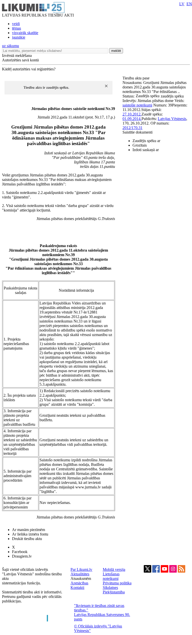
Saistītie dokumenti (137, 132)
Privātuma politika (117, 583)
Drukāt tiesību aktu (27, 539)
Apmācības (79, 583)
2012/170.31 (132, 128)
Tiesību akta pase (136, 78)
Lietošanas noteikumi (111, 576)
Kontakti (77, 587)
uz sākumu (10, 46)
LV (181, 4)
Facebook (20, 552)
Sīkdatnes (110, 587)
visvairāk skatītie (25, 33)
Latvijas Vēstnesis (172, 119)
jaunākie (18, 37)
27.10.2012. (132, 114)
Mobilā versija (114, 569)
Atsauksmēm (80, 578)
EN (189, 4)
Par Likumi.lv (81, 569)
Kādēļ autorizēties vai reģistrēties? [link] (29, 69)
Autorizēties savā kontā (20, 60)
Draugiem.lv (22, 556)
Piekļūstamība (114, 592)
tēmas (16, 28)
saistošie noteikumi (137, 105)
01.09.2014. (132, 119)
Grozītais (139, 145)
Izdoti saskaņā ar (145, 150)
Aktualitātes (79, 574)
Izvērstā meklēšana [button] (17, 55)
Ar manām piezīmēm (28, 529)
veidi (16, 24)
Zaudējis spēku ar (146, 141)
